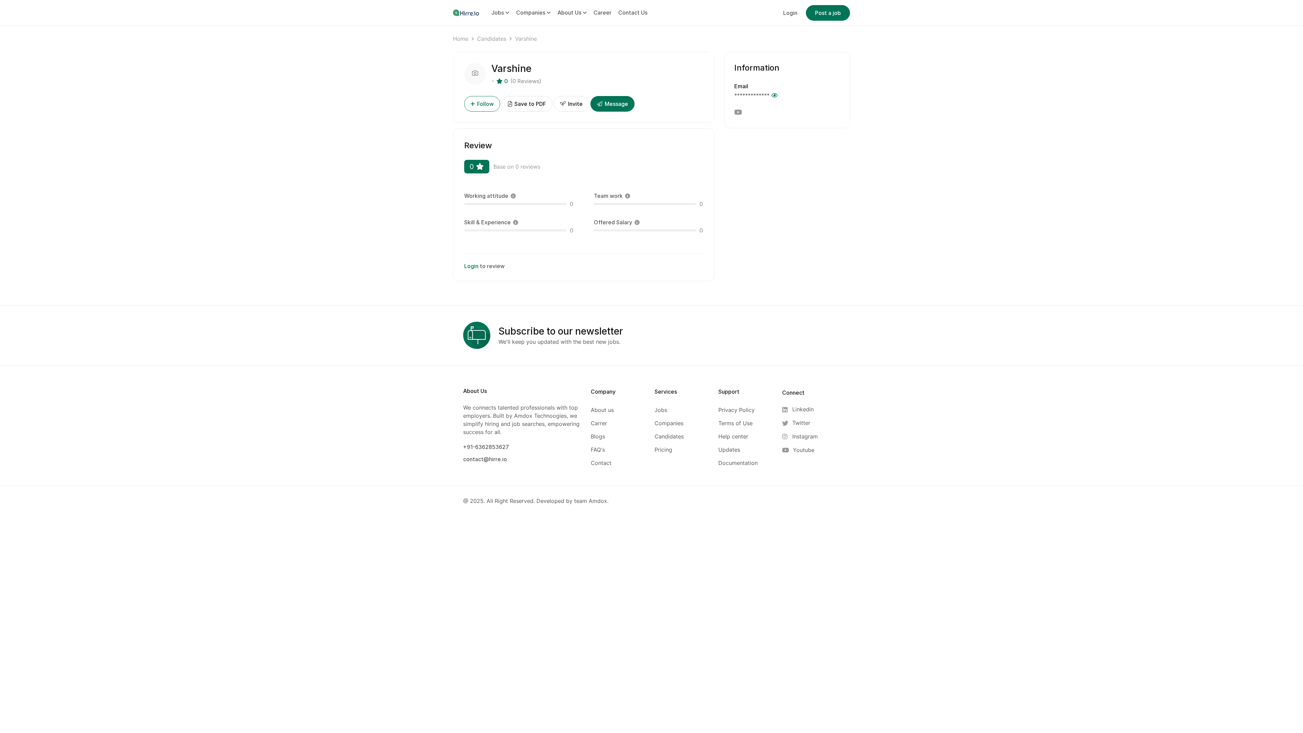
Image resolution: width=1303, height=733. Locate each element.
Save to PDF (529, 103)
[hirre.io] (466, 12)
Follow (485, 103)
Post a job (828, 13)
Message (615, 103)
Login (790, 13)
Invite (575, 103)
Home (460, 38)
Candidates (491, 38)
